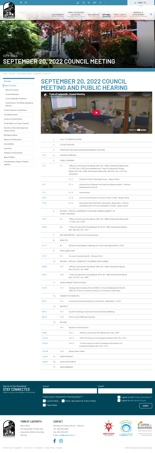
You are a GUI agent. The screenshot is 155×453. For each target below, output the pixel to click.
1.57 (44, 165)
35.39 (44, 288)
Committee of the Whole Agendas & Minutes (19, 104)
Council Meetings (12, 94)
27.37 (44, 256)
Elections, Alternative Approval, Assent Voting (16, 129)
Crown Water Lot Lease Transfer (16, 123)
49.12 (44, 301)
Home (5, 74)
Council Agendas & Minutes (16, 98)
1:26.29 (45, 351)
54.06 (44, 332)
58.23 (44, 317)
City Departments (11, 114)
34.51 (44, 274)
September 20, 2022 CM (42, 74)
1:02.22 (45, 338)
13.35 (44, 203)
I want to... (142, 2)
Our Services (93, 14)
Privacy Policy (49, 448)
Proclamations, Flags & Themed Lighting (16, 163)
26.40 (44, 227)
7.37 (44, 192)
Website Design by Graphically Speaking (138, 448)
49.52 (44, 311)
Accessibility (9, 144)
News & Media (9, 157)
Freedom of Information (13, 153)
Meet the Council (12, 90)
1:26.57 (45, 356)
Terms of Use (28, 448)
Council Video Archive (24, 74)
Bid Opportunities (10, 135)
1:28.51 (45, 362)
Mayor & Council (10, 85)
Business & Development (138, 13)
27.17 (44, 245)
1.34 (44, 155)
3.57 (44, 184)
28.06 (44, 266)
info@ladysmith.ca (67, 435)
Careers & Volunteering (13, 119)
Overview (7, 81)
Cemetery (8, 148)
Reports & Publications (13, 139)
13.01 (44, 197)
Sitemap (59, 448)
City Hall (106, 14)
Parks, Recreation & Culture (76, 13)
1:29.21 (45, 343)
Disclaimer (39, 448)
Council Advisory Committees (15, 110)
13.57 (44, 219)
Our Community (57, 14)
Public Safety (120, 14)
